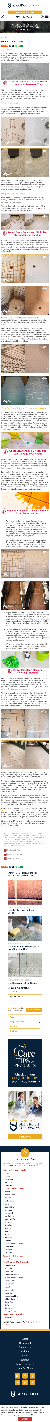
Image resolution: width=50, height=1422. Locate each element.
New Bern (8, 1253)
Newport (8, 1222)
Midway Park (10, 1299)
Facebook (10, 46)
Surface (13, 1031)
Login (10, 1008)
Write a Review (2, 16)
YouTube (17, 1382)
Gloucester (9, 1210)
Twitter (13, 46)
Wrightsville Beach (12, 1274)
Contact (25, 1359)
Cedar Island (9, 1201)
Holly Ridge (9, 1284)
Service (13, 1026)
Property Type (17, 1021)
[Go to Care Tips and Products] (25, 1063)
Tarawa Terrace (10, 1311)
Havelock (8, 1250)
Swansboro (9, 1237)
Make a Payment (25, 1364)
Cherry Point (9, 1247)
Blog (8, 38)
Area (12, 1017)
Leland (7, 1176)
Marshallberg (9, 1216)
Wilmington (9, 1271)
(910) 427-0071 (23, 16)
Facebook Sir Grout (14, 850)
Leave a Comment (18, 987)
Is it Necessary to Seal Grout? (22, 983)
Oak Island (9, 1179)
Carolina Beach (10, 1265)
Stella (7, 1305)
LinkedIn (25, 1382)
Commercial (25, 1347)
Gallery (25, 1351)
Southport (8, 1182)
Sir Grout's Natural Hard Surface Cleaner (30, 527)
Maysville (8, 1293)
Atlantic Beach (10, 1195)
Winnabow (9, 1185)
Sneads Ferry (9, 1302)
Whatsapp (16, 46)
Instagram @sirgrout (14, 854)
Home (3, 38)
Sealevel (8, 1228)
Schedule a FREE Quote (25, 12)
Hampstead (9, 1317)
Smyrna (7, 1231)
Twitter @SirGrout (14, 858)
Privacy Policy (18, 1410)
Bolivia (7, 1173)
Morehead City (10, 1219)
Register (17, 1008)
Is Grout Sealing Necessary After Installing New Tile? (24, 947)
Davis (7, 1204)
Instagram (17, 1376)
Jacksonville (9, 1290)
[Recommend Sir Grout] (25, 1115)
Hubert (7, 1287)
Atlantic (7, 1192)
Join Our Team (25, 1368)
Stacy (7, 1234)
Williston (8, 1240)
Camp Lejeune (10, 1281)
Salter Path (9, 1225)
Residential (25, 1342)
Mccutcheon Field (11, 1296)
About (25, 1355)
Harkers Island (10, 1213)
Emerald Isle (9, 1207)
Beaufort (8, 1198)
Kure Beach (9, 1268)
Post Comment (34, 1010)
